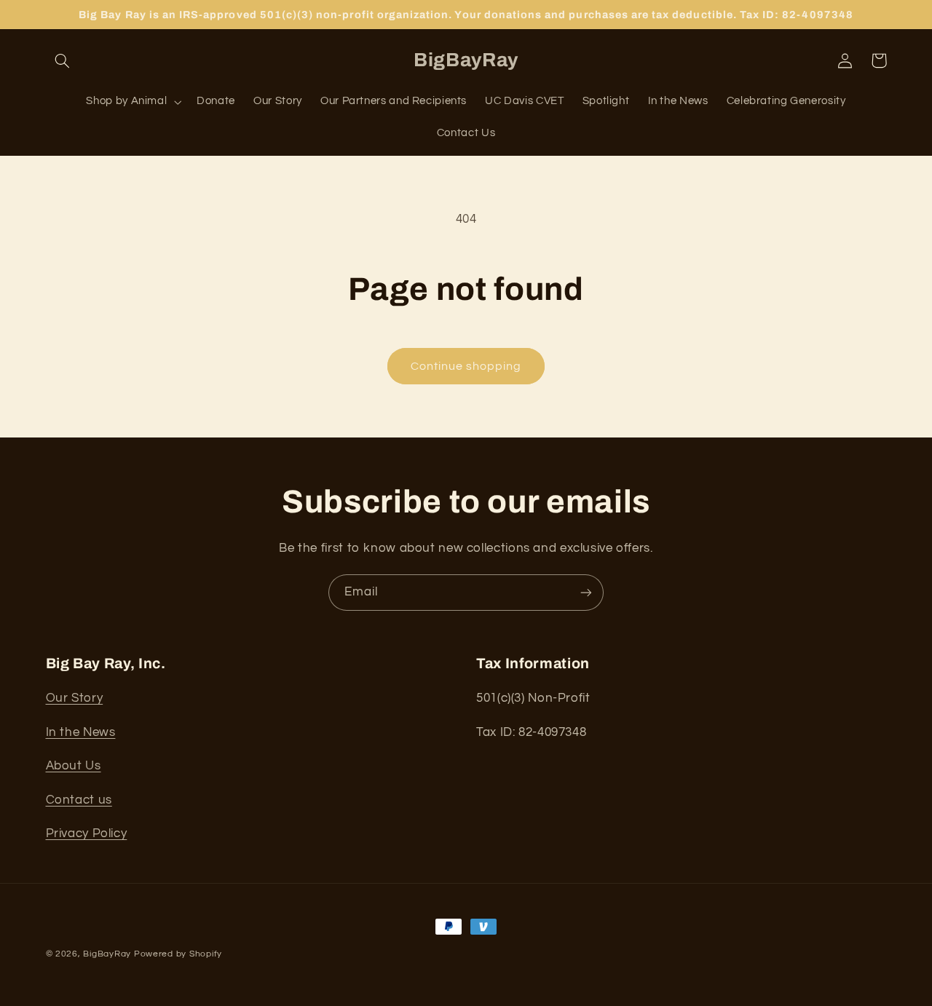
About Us (73, 765)
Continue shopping (466, 366)
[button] (62, 60)
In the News (81, 732)
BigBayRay (107, 954)
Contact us (79, 800)
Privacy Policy (86, 833)
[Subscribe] (586, 592)
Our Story (74, 698)
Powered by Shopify (178, 954)
